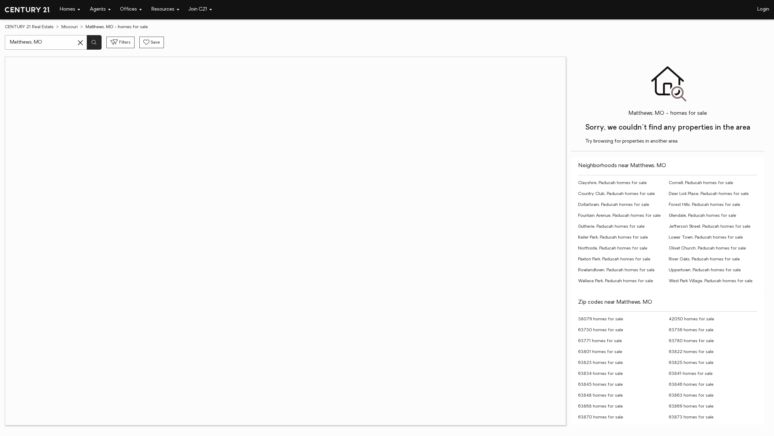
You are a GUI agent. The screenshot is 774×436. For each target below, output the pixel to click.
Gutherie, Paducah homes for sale (611, 226)
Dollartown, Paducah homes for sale (613, 205)
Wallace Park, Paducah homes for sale (615, 281)
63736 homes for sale (691, 330)
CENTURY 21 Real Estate (29, 27)
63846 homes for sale (691, 384)
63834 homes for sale (600, 374)
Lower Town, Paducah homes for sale (706, 237)
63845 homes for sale (600, 384)
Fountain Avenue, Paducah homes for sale (619, 215)
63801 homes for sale (600, 352)
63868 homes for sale (600, 406)
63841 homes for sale (691, 374)
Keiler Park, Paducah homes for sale (613, 237)
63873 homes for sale (691, 417)
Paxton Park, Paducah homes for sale (614, 259)
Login (763, 9)
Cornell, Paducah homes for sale (701, 183)
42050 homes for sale (691, 319)
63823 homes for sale (600, 363)
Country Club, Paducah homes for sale (616, 194)
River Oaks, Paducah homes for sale (704, 259)
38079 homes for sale (600, 319)
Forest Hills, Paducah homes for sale (704, 205)
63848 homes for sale (600, 395)
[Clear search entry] (80, 43)
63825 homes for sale (691, 363)
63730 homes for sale (600, 330)
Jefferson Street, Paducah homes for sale (709, 226)
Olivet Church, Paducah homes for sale (707, 248)
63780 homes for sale (691, 341)
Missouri (69, 27)
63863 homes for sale (691, 395)
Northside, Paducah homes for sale (612, 248)
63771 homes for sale (600, 341)
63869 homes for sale (691, 406)
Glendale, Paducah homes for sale (702, 215)
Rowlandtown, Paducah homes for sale (616, 270)
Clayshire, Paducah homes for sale (612, 183)
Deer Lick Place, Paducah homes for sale (709, 194)
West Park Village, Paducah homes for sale (711, 281)
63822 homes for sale (691, 352)
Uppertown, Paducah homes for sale (705, 270)
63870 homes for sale (600, 417)
